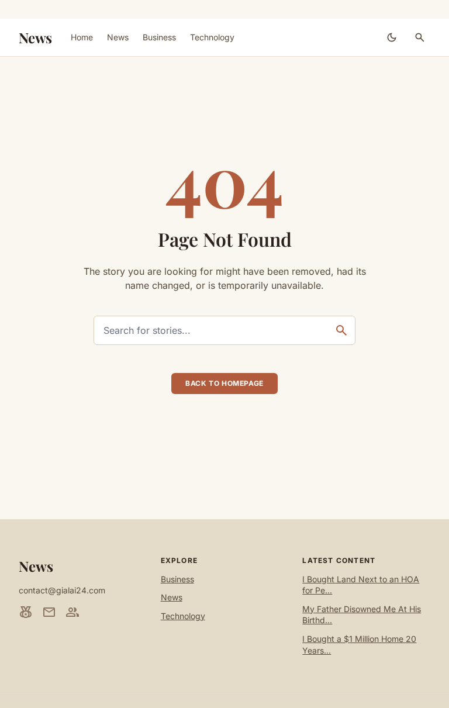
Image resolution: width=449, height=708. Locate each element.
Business (159, 37)
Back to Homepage (224, 383)
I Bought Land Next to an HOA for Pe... (360, 585)
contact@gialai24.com (62, 590)
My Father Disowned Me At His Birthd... (361, 615)
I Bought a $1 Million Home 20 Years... (359, 644)
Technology (212, 37)
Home (82, 37)
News (35, 37)
